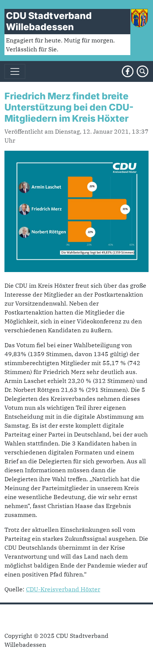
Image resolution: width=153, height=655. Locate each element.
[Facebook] (128, 70)
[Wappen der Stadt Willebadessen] (139, 17)
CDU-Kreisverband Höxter (63, 589)
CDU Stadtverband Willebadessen (49, 21)
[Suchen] (143, 70)
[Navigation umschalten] (14, 71)
